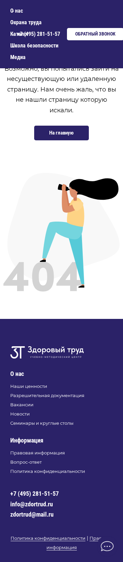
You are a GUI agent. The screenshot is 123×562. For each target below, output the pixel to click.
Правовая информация (37, 452)
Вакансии (21, 404)
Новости (20, 414)
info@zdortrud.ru (31, 504)
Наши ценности (28, 386)
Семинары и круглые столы (41, 423)
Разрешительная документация (47, 395)
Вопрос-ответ (26, 462)
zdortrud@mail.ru (32, 514)
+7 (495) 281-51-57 (34, 493)
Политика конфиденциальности (47, 471)
